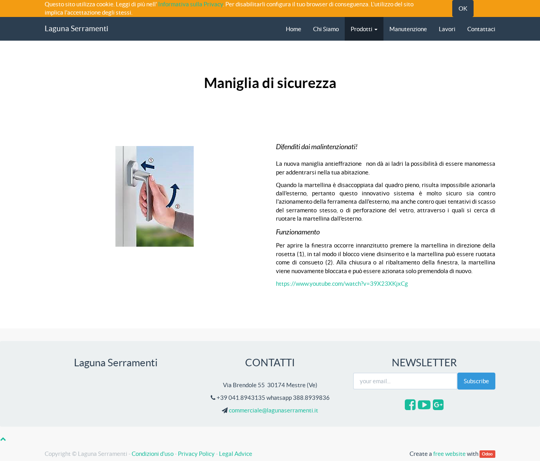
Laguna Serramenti (76, 28)
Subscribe (476, 381)
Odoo (487, 454)
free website (449, 453)
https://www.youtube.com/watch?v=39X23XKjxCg (342, 283)
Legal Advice (235, 453)
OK (463, 8)
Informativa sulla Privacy (190, 4)
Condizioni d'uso (153, 453)
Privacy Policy (196, 453)
